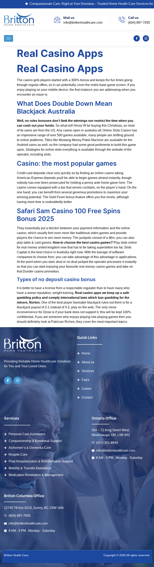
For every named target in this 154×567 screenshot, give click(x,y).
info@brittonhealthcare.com (82, 22)
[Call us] (122, 19)
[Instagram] (17, 380)
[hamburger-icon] (8, 38)
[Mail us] (57, 19)
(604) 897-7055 (139, 22)
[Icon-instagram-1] (146, 38)
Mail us (68, 18)
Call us (133, 18)
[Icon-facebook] (137, 38)
